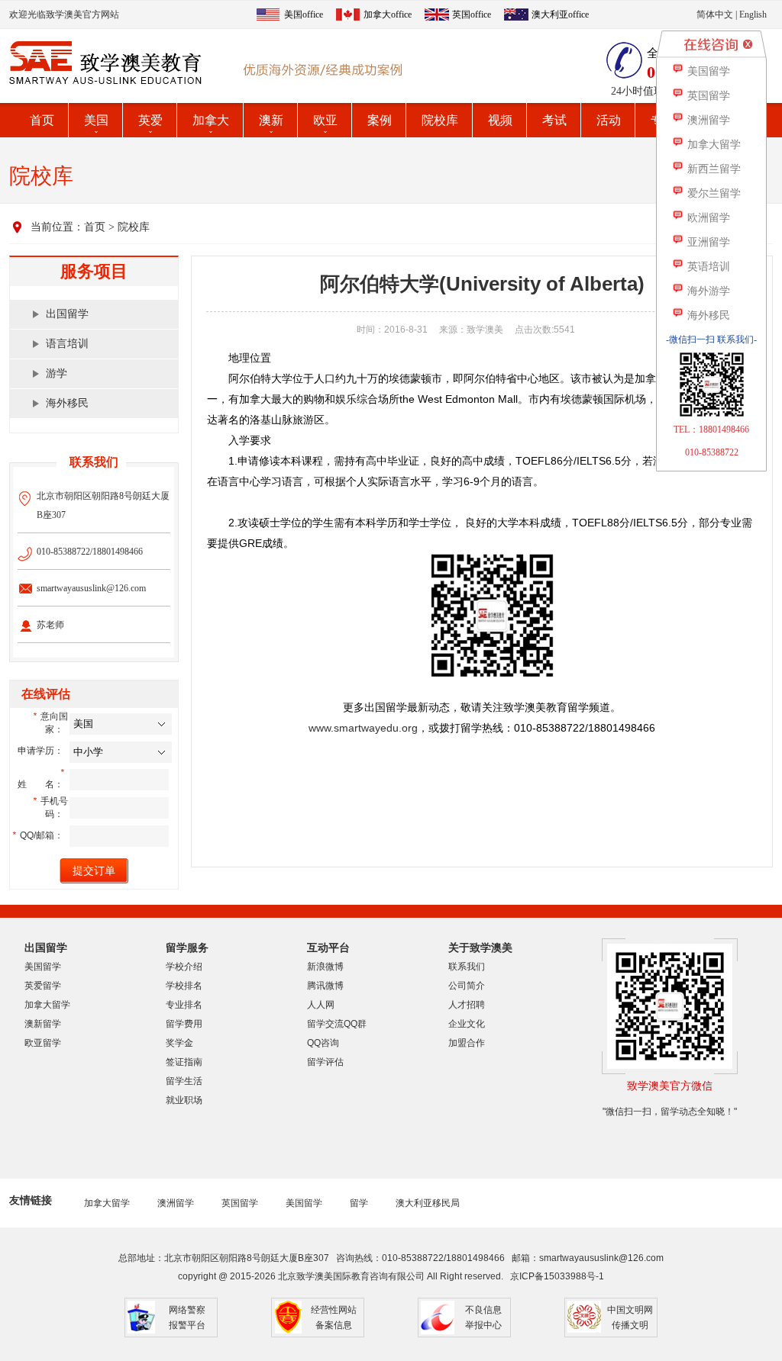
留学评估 (325, 1062)
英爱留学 (42, 985)
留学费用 (184, 1023)
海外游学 (707, 291)
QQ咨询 (323, 1043)
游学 (56, 373)
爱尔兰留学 (712, 193)
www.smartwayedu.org (363, 728)
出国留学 (67, 314)
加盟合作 (466, 1043)
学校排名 (184, 985)
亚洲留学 (707, 242)
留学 (359, 1203)
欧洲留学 (707, 218)
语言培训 (67, 343)
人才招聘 (466, 1004)
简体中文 (714, 14)
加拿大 (210, 120)
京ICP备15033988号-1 (557, 1276)
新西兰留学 (712, 169)
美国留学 (42, 966)
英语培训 (707, 266)
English (753, 14)
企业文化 (466, 1023)
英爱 (150, 120)
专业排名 (184, 1004)
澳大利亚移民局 (428, 1203)
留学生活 (184, 1081)
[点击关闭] (747, 44)
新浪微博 (325, 966)
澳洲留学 (175, 1203)
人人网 (320, 1004)
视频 (500, 120)
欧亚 (325, 120)
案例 (379, 120)
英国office (471, 14)
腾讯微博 (325, 985)
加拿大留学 (47, 1004)
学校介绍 (184, 966)
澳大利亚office (560, 14)
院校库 (440, 120)
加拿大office (388, 14)
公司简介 (466, 985)
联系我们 (466, 966)
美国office (303, 14)
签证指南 (184, 1062)
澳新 (271, 120)
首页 (42, 120)
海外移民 (67, 403)
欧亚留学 (42, 1043)
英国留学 (239, 1203)
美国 (96, 120)
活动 (608, 120)
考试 (554, 120)
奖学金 (179, 1043)
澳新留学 (42, 1023)
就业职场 (184, 1100)
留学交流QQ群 (337, 1023)
